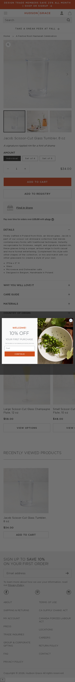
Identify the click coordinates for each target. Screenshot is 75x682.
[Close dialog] (70, 320)
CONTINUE (20, 354)
